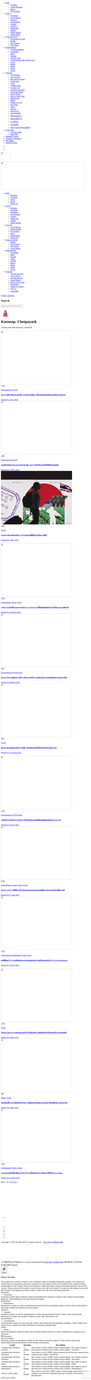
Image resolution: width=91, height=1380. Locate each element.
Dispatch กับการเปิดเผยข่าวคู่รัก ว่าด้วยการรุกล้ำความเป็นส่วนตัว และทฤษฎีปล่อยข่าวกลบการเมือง (34, 677)
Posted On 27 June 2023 (10, 895)
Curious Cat (14, 88)
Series (12, 69)
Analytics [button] (4, 1310)
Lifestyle (13, 26)
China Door (14, 81)
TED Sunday (15, 11)
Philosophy (14, 28)
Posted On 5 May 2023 (9, 1108)
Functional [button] (5, 1292)
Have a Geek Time (17, 96)
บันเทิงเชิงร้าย (16, 119)
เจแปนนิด (14, 125)
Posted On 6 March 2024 (10, 682)
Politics (13, 30)
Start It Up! (14, 111)
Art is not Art (15, 77)
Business (13, 20)
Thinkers (9, 73)
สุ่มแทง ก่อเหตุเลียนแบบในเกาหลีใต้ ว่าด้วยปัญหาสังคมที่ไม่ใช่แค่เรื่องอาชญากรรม (29, 748)
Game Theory (15, 94)
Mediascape (14, 98)
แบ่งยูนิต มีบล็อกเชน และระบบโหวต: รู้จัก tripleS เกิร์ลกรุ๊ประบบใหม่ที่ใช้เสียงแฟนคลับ (30, 465)
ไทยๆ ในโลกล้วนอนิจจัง (20, 128)
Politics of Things (17, 287)
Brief (7, 3)
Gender (13, 24)
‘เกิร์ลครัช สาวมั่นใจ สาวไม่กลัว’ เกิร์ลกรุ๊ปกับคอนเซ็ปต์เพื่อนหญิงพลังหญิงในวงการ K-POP (31, 820)
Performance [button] (5, 1301)
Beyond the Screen (17, 79)
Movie (12, 64)
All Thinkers (15, 75)
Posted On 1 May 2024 (9, 540)
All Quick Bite (15, 132)
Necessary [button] (5, 1334)
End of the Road (16, 92)
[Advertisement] (48, 1201)
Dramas (13, 56)
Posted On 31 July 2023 (10, 825)
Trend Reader (15, 113)
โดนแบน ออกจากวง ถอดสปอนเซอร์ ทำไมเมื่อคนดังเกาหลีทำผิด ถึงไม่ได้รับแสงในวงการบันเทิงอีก (34, 1033)
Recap (12, 9)
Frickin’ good (15, 58)
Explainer (14, 197)
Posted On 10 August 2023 (11, 753)
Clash (12, 83)
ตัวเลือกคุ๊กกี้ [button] (6, 1265)
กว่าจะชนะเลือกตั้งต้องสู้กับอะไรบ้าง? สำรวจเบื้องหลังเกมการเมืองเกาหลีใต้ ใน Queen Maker (32, 1173)
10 (15, 1182)
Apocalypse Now (17, 274)
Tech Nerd (14, 45)
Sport (12, 234)
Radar (12, 107)
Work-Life (14, 238)
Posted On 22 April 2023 (10, 1178)
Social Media (15, 35)
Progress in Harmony (14, 139)
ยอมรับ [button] (14, 1265)
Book (12, 54)
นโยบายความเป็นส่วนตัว (53, 1242)
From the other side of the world (22, 60)
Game (12, 62)
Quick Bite (10, 130)
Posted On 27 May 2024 (10, 470)
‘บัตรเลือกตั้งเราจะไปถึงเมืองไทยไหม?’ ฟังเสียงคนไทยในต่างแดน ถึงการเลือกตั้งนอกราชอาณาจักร (34, 1103)
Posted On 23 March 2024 (11, 612)
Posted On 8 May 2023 (9, 1037)
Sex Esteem (14, 231)
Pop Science (15, 43)
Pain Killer (14, 284)
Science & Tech (12, 37)
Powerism (14, 105)
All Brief (13, 5)
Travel (12, 71)
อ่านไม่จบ (14, 122)
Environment (15, 22)
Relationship (15, 236)
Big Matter (10, 141)
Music (12, 67)
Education (14, 212)
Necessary (7, 1336)
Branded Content (12, 136)
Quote (12, 200)
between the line (16, 278)
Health (12, 41)
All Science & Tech (17, 39)
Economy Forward (17, 90)
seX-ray (13, 109)
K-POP (13, 261)
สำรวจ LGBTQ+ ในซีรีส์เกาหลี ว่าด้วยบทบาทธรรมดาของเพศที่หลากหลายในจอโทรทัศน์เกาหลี (33, 890)
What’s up (14, 204)
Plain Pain (14, 134)
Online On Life (16, 103)
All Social (14, 16)
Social (8, 13)
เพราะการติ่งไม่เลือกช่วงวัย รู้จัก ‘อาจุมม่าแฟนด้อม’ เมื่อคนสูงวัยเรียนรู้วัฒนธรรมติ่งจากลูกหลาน (33, 395)
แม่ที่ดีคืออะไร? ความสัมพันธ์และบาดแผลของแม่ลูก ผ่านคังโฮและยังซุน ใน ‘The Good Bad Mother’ (34, 960)
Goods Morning (16, 7)
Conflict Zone (15, 86)
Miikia (12, 100)
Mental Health (15, 229)
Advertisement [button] (6, 1319)
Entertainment (11, 47)
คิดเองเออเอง (15, 116)
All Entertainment (17, 50)
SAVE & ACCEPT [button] (8, 1378)
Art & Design (15, 18)
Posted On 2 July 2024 (9, 400)
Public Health (15, 33)
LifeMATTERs (11, 143)
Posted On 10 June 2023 (10, 965)
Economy (14, 210)
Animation (14, 52)
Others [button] (3, 1327)
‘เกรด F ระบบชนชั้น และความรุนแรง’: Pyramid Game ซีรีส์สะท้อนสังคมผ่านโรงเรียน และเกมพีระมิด (35, 607)
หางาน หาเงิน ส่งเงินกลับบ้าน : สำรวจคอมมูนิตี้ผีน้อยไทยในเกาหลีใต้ (24, 535)
